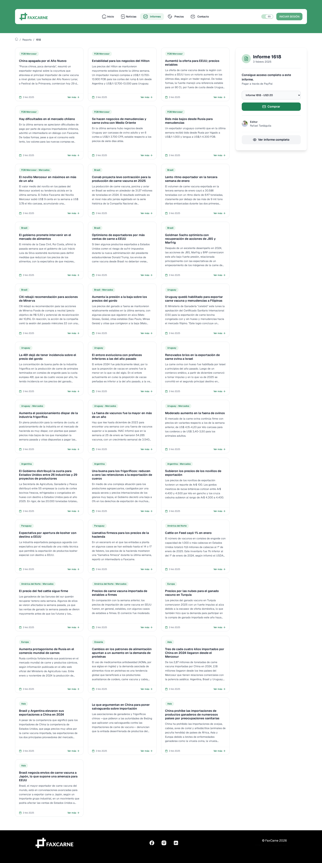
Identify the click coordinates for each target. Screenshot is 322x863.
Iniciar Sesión (289, 16)
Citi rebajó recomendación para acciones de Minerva (48, 299)
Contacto (203, 16)
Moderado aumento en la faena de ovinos (195, 413)
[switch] (267, 16)
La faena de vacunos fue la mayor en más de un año (122, 415)
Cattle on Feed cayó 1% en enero (188, 533)
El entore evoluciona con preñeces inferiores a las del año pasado (117, 357)
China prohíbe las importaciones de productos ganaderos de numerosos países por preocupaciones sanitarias (192, 714)
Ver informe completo (273, 140)
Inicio (110, 16)
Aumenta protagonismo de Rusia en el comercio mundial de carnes (46, 651)
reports (27, 39)
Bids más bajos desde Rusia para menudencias (189, 121)
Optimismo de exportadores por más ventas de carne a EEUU (118, 237)
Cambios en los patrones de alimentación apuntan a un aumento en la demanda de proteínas (122, 653)
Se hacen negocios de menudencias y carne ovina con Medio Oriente (119, 121)
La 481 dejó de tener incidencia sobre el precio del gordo (47, 357)
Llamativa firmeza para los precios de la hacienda (120, 535)
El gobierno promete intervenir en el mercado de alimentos (45, 237)
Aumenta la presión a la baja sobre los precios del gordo (119, 299)
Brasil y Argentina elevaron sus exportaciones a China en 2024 (41, 713)
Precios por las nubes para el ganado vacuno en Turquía (192, 593)
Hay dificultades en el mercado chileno (47, 119)
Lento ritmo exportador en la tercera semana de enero (191, 179)
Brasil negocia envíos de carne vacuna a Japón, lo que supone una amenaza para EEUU (48, 776)
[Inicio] (16, 39)
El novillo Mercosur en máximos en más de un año (47, 179)
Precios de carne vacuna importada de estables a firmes (119, 593)
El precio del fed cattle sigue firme (43, 591)
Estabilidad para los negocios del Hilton (121, 61)
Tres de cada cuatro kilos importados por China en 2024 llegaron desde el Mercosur (194, 653)
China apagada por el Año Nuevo (43, 61)
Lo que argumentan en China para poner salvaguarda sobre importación (121, 706)
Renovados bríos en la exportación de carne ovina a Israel (192, 357)
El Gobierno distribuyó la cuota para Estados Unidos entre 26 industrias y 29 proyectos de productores (48, 474)
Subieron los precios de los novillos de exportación (193, 473)
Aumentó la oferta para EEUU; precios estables (192, 63)
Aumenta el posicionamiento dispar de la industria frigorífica (48, 415)
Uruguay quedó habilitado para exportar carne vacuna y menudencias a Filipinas (194, 299)
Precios (179, 16)
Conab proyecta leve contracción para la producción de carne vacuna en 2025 (121, 179)
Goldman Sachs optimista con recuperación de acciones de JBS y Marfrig (190, 238)
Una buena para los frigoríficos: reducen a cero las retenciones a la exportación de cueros (122, 474)
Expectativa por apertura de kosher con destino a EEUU (48, 535)
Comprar (273, 107)
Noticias (131, 16)
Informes (155, 16)
